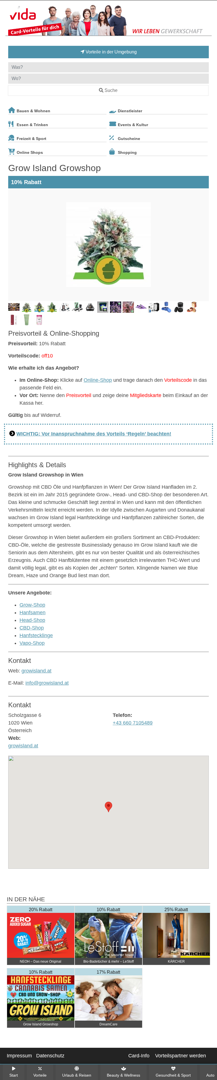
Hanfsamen (32, 612)
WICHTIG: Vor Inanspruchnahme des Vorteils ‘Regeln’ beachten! (93, 434)
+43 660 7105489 (133, 723)
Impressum (19, 1056)
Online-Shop (98, 380)
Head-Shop (32, 620)
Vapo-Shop (32, 643)
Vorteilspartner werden (180, 1056)
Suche (111, 90)
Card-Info (138, 1056)
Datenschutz (50, 1056)
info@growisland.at (47, 683)
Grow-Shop (32, 605)
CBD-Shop (31, 628)
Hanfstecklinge (36, 635)
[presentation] (13, 244)
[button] (108, 806)
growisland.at (36, 671)
